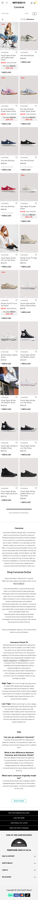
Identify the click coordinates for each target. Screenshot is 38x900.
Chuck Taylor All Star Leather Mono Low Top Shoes (27, 493)
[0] (34, 3)
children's (24, 660)
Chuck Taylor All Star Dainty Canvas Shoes (28, 305)
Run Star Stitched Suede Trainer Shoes (8, 110)
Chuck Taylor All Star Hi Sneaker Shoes (9, 447)
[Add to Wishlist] (16, 52)
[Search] (6, 3)
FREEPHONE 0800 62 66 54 (19, 850)
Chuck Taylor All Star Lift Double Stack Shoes (8, 58)
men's (5, 660)
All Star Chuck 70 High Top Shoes (28, 259)
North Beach (18, 583)
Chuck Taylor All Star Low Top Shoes (27, 401)
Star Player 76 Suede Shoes (28, 208)
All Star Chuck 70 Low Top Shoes (9, 305)
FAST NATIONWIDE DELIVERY (19, 813)
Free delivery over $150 (19, 828)
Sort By (23, 19)
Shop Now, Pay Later (19, 823)
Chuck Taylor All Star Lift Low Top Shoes (8, 259)
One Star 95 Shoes (27, 55)
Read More (19, 801)
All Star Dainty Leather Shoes (9, 356)
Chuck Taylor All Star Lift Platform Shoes (27, 356)
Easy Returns (19, 818)
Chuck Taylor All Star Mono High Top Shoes (9, 492)
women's (13, 660)
